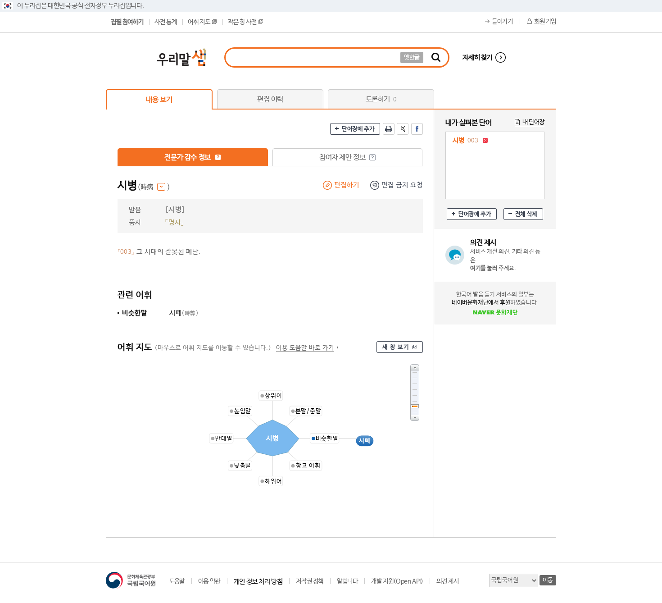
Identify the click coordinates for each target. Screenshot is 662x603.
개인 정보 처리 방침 (258, 581)
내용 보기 (159, 100)
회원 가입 (545, 21)
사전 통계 (165, 22)
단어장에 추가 (358, 129)
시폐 (184, 313)
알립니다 (347, 581)
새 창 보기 (395, 347)
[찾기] (435, 57)
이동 (548, 580)
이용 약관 (209, 581)
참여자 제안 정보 (343, 157)
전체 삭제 (526, 214)
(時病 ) (153, 187)
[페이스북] (417, 129)
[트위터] (402, 129)
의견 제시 (447, 581)
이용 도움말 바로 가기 (305, 348)
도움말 (177, 581)
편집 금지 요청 (402, 185)
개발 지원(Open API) (397, 581)
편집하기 (346, 185)
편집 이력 (270, 99)
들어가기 (502, 21)
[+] (414, 367)
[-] (414, 418)
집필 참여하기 (127, 22)
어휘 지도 (199, 22)
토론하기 (381, 99)
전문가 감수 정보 (188, 157)
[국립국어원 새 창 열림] (130, 580)
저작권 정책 (309, 581)
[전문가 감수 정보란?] (218, 157)
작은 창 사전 (242, 22)
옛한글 (412, 57)
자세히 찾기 (477, 57)
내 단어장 (533, 122)
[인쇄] (388, 129)
